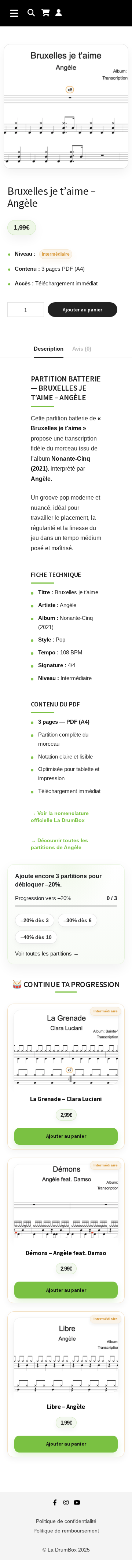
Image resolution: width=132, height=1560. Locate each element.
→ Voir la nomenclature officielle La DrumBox (60, 816)
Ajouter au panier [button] (66, 1136)
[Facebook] (55, 1502)
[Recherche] (31, 13)
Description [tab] (48, 349)
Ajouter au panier (82, 309)
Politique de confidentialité (66, 1521)
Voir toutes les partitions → (47, 953)
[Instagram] (66, 1502)
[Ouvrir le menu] (14, 13)
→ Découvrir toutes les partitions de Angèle (59, 843)
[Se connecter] (59, 13)
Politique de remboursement (66, 1531)
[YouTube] (77, 1502)
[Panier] (45, 13)
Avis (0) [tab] (81, 349)
